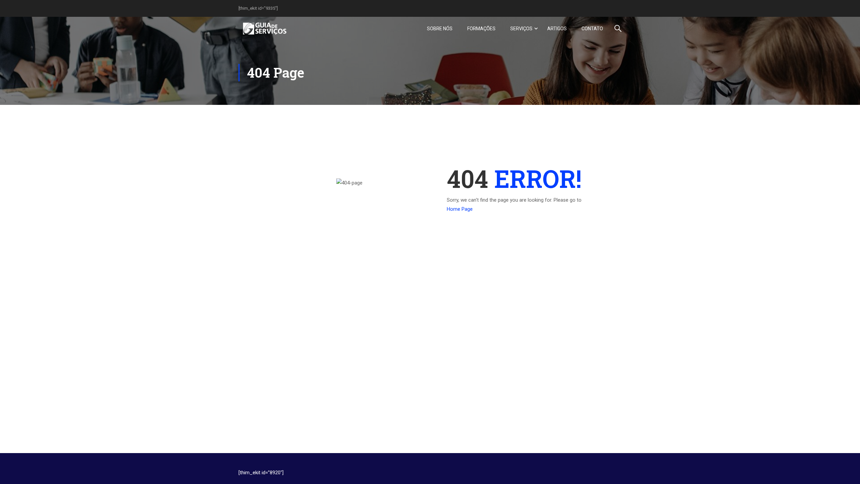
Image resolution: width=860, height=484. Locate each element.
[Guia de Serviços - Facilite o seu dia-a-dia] (264, 28)
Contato (592, 28)
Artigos (557, 28)
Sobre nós (440, 28)
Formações (481, 28)
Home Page (460, 209)
